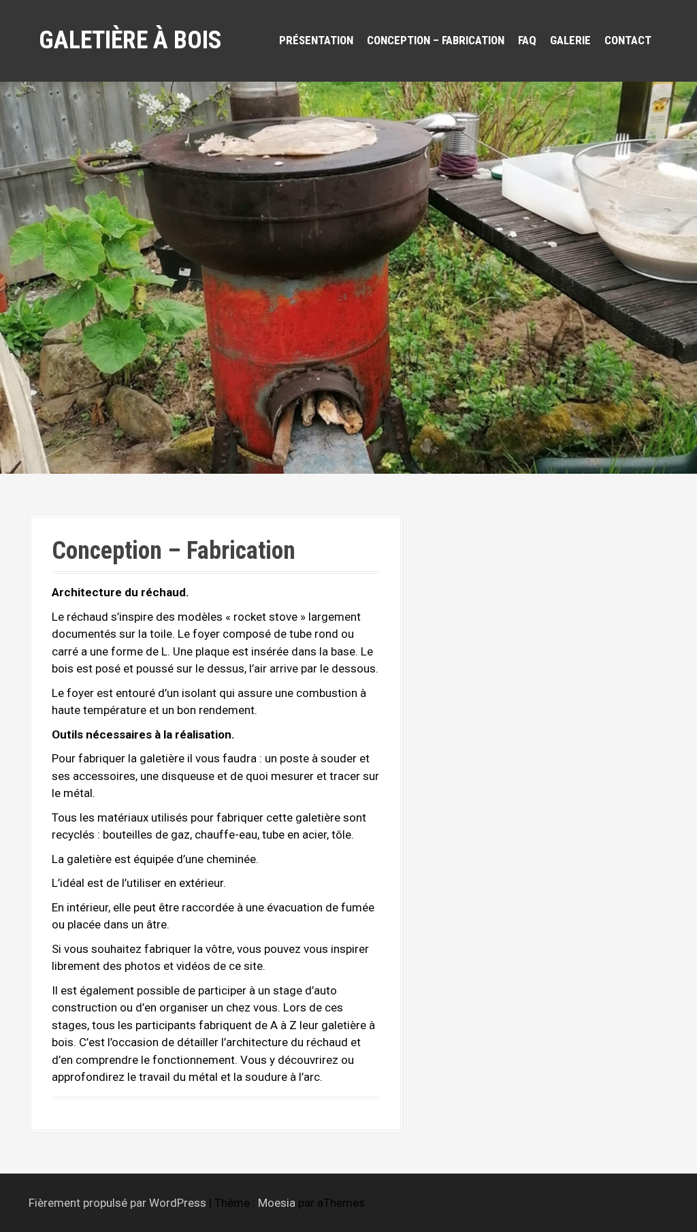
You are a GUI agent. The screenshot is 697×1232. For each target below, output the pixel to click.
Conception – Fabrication (435, 40)
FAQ (527, 40)
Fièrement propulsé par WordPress (117, 1203)
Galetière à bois (130, 40)
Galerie (570, 40)
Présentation (316, 40)
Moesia (276, 1203)
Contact (627, 40)
